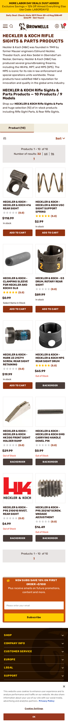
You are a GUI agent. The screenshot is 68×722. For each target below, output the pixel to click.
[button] (5, 26)
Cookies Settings (34, 708)
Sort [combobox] (58, 138)
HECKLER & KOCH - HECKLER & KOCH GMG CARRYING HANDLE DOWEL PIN (50, 435)
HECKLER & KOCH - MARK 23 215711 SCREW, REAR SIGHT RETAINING (16, 359)
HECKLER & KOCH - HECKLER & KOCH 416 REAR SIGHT (17, 205)
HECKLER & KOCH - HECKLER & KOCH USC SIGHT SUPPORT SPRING (49, 206)
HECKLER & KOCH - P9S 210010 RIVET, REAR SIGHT (15, 511)
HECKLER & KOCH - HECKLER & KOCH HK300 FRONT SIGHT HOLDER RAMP (16, 435)
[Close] (64, 686)
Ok (34, 717)
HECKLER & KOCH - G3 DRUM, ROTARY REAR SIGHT (49, 281)
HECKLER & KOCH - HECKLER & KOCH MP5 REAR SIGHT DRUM (49, 358)
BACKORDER (50, 385)
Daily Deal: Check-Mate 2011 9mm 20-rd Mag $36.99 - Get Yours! (34, 16)
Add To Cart (18, 232)
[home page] (34, 26)
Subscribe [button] (34, 617)
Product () (17, 127)
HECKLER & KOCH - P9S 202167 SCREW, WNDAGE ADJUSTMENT (48, 512)
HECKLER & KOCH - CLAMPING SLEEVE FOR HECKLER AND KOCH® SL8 (15, 283)
